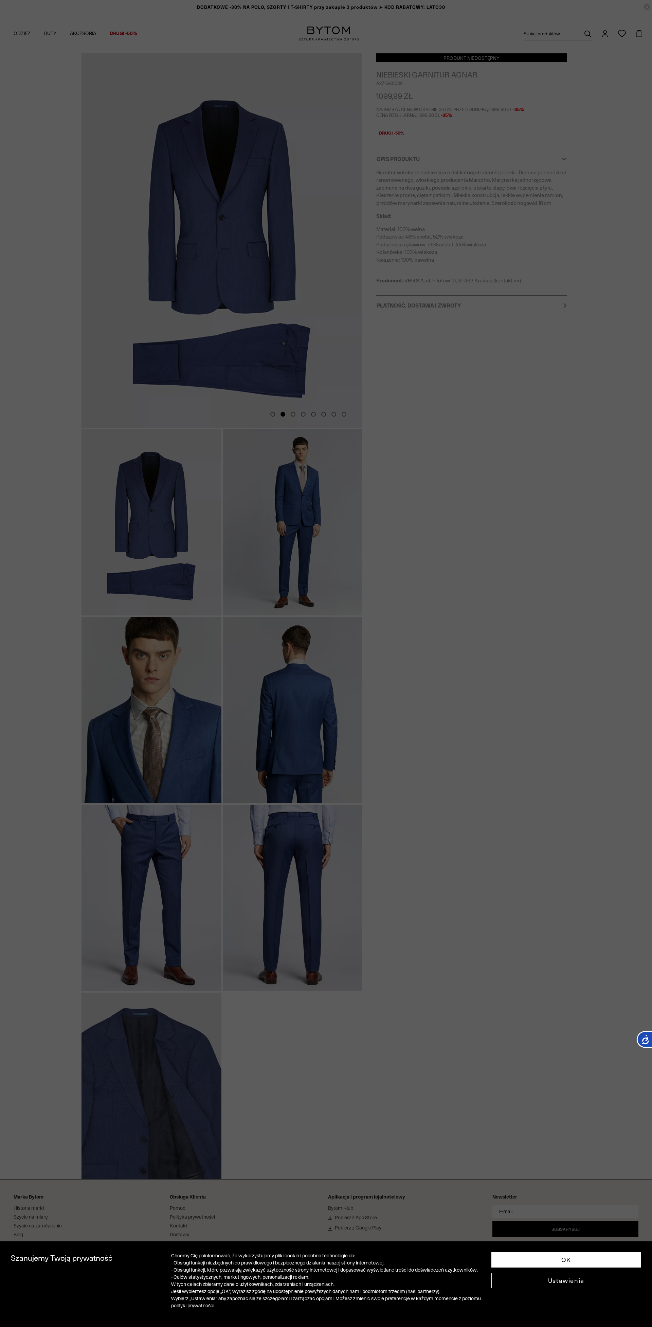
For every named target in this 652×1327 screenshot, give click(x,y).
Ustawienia (566, 1280)
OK (566, 1259)
